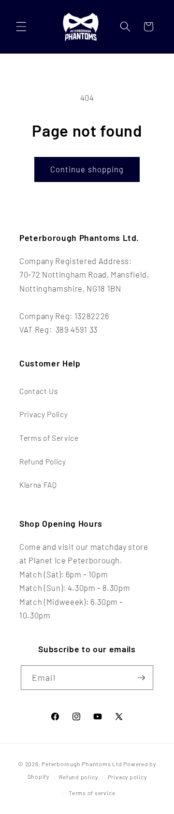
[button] (21, 26)
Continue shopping (87, 169)
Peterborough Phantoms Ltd (82, 763)
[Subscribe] (141, 677)
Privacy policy (127, 776)
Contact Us (38, 391)
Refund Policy (42, 461)
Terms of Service (49, 438)
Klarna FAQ (38, 484)
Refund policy (78, 776)
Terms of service (92, 792)
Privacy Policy (43, 414)
